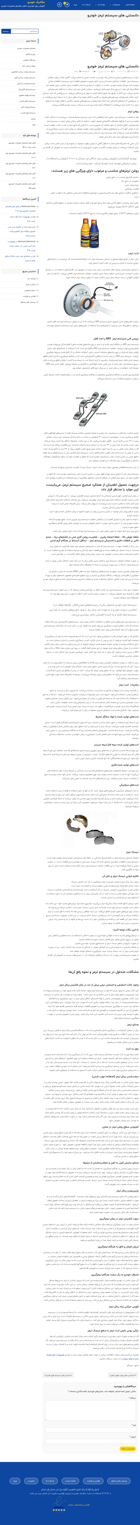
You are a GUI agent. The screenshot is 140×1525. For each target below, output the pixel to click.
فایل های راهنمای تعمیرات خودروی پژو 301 (20, 175)
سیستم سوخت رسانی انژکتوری (23, 72)
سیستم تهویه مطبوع (27, 95)
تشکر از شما (30, 284)
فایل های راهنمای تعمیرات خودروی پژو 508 (20, 165)
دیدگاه (132, 1398)
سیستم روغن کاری (28, 107)
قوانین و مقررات (29, 296)
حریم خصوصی (29, 290)
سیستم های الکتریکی (26, 89)
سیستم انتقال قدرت (27, 101)
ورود (75, 4)
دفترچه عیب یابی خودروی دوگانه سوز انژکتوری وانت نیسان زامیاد (21, 231)
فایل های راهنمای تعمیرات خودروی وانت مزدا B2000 (22, 145)
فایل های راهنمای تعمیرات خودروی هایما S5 (22, 186)
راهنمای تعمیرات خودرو (26, 48)
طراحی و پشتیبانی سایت (79, 1504)
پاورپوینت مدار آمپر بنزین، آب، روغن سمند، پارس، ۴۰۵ (21, 246)
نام (134, 1425)
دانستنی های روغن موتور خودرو (122, 1375)
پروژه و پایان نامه (28, 66)
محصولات (116, 4)
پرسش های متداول (28, 302)
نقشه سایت (70, 1481)
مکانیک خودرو (36, 2)
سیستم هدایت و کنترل (26, 83)
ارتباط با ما (86, 4)
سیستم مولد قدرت (28, 113)
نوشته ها (101, 4)
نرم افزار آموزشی (29, 60)
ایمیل (132, 1436)
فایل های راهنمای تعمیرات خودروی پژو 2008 (20, 155)
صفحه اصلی (130, 4)
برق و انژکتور (30, 54)
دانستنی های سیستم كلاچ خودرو (59, 1375)
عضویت (31, 1481)
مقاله (76, 71)
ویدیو (33, 118)
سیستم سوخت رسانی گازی (24, 77)
